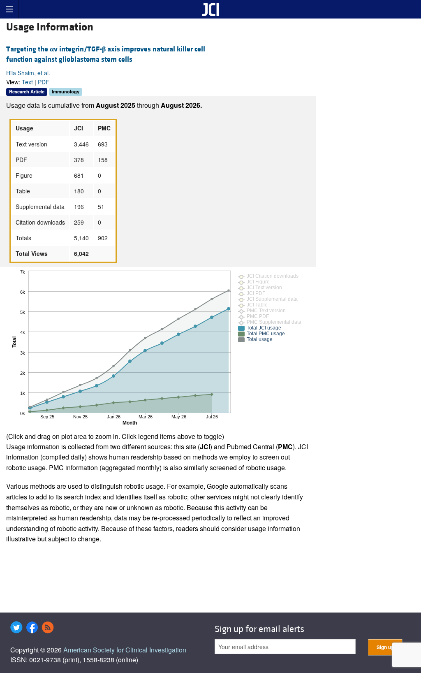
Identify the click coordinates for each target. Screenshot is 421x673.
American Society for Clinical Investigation (124, 649)
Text (27, 82)
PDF (43, 82)
